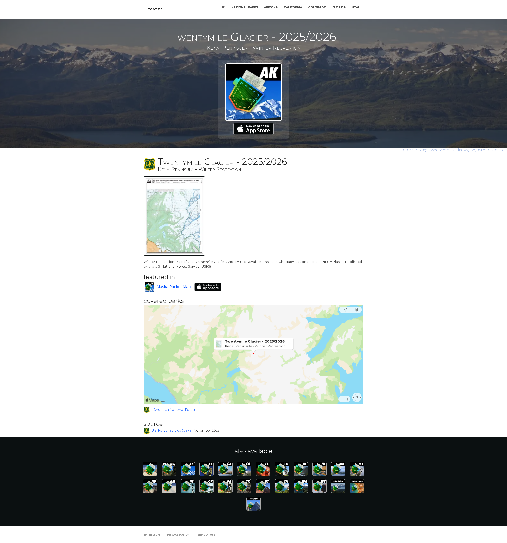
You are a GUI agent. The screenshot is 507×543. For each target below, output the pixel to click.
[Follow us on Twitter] (223, 7)
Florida (339, 7)
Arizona (271, 7)
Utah (356, 7)
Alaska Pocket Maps (174, 287)
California (293, 7)
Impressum (152, 534)
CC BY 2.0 (495, 150)
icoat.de (154, 9)
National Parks (244, 7)
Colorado (317, 7)
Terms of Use (205, 534)
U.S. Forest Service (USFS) (172, 431)
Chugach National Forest (174, 410)
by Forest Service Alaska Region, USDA (444, 150)
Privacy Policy (178, 534)
